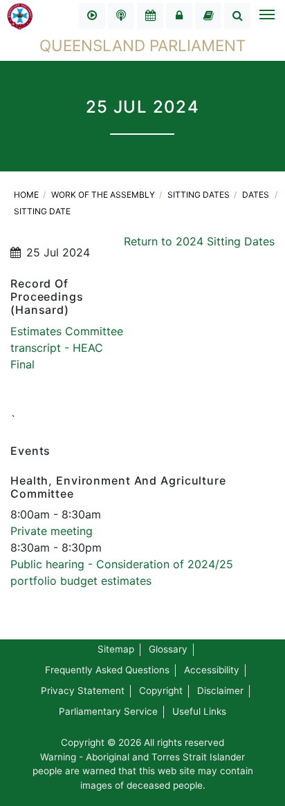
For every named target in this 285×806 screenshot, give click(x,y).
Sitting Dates (199, 194)
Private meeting (51, 531)
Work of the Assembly (104, 194)
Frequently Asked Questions (107, 669)
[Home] (20, 15)
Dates (255, 194)
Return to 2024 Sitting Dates (199, 241)
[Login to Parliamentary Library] (208, 16)
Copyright (161, 690)
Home (27, 194)
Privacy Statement (83, 690)
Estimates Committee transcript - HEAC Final (66, 347)
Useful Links (199, 711)
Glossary (168, 649)
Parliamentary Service (108, 711)
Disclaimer (220, 690)
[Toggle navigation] (266, 16)
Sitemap (116, 649)
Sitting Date (42, 211)
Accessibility (211, 669)
